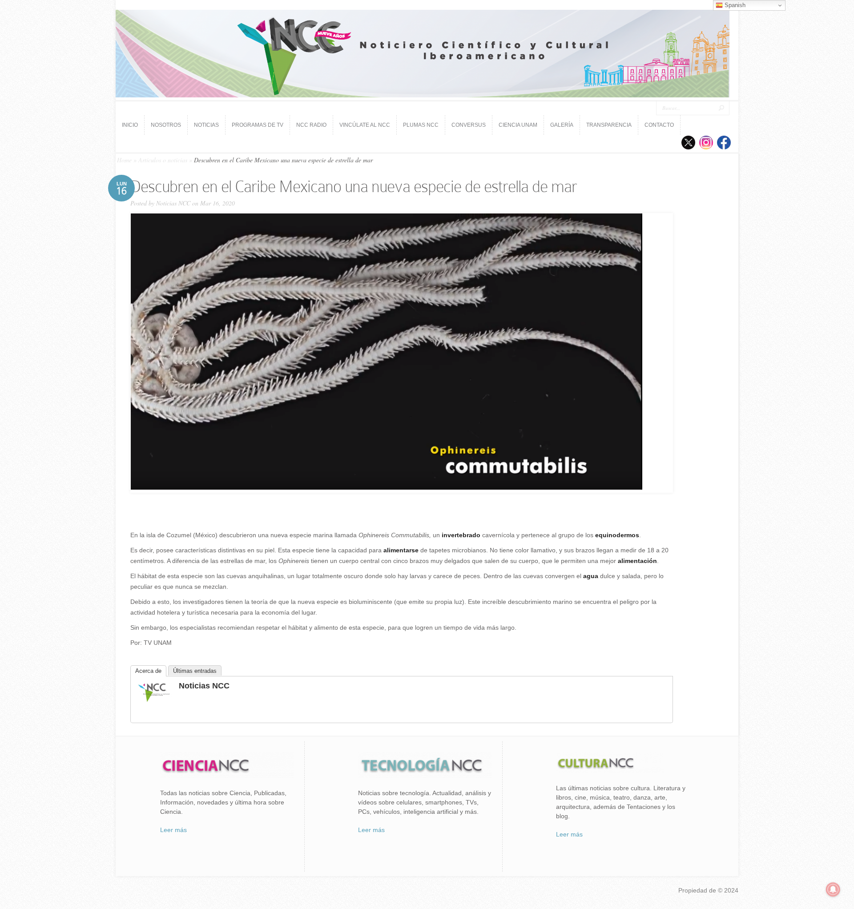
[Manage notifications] (833, 889)
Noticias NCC (173, 203)
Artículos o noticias (162, 160)
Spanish (734, 5)
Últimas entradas (195, 671)
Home (124, 160)
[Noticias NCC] (154, 700)
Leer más (173, 829)
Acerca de (148, 671)
